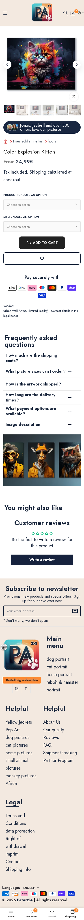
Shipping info (18, 869)
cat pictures (17, 745)
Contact (13, 861)
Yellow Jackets (19, 722)
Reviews (51, 737)
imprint (12, 854)
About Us (51, 722)
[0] (73, 12)
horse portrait (59, 674)
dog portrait (58, 659)
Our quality (53, 730)
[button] (42, 560)
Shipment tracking (60, 753)
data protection (20, 831)
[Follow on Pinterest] (26, 688)
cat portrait (57, 667)
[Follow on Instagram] (16, 688)
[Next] (77, 65)
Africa (11, 783)
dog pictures (17, 737)
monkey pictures (21, 776)
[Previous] (7, 65)
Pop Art (13, 730)
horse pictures (19, 753)
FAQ (47, 745)
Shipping (38, 172)
